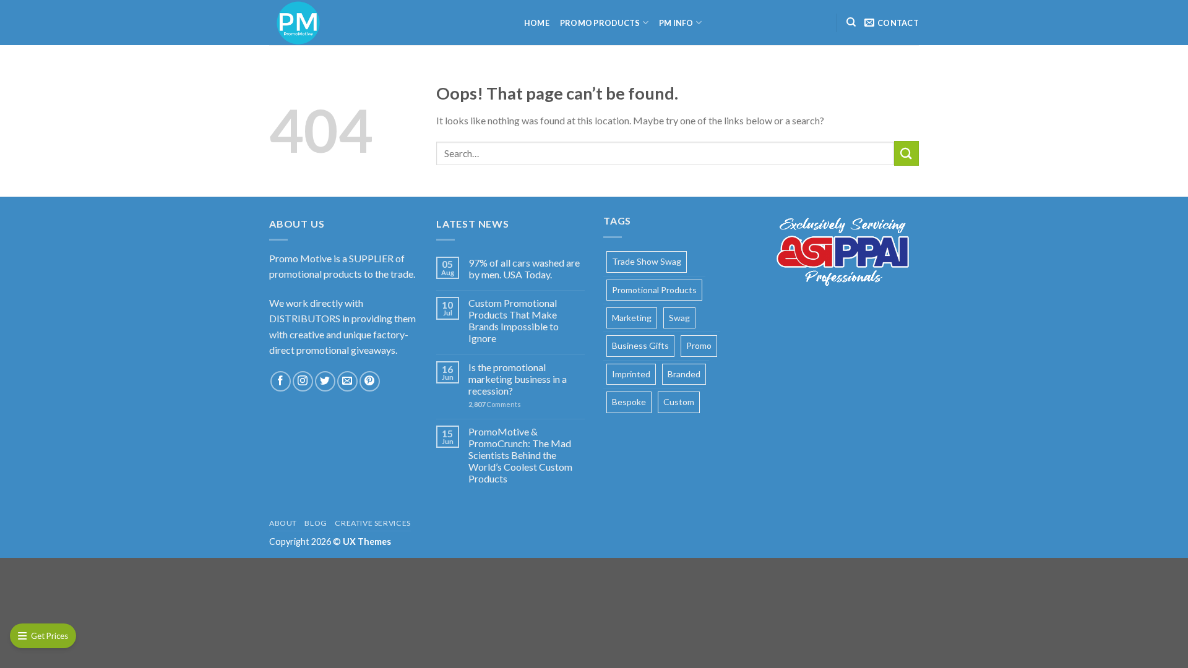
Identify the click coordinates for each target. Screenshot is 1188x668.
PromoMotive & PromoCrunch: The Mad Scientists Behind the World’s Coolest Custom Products (520, 455)
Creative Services (372, 523)
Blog (315, 523)
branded (684, 374)
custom (678, 401)
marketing (632, 317)
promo (699, 345)
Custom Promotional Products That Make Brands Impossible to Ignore (513, 321)
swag (679, 317)
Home (536, 23)
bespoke (629, 401)
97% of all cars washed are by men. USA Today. (524, 268)
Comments (494, 404)
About (283, 523)
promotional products (654, 290)
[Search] (851, 22)
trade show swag (646, 261)
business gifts (640, 345)
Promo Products (600, 23)
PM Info (676, 23)
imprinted (631, 374)
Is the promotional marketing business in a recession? (517, 378)
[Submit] (906, 153)
